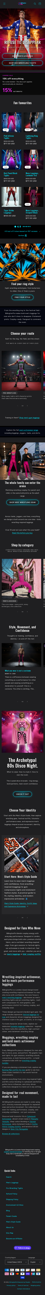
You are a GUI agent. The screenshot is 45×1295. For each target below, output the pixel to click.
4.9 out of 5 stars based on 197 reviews (21, 231)
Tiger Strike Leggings (9, 211)
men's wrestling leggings (12, 998)
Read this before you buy (22, 533)
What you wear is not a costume (18, 671)
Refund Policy (11, 1194)
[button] (4, 3)
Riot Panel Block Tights (10, 174)
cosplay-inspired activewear (13, 1152)
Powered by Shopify (24, 1282)
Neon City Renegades (19, 1129)
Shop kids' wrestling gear (23, 502)
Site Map (9, 1233)
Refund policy (36, 1282)
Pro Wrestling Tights (14, 1188)
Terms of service (23, 1285)
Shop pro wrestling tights (22, 63)
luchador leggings (18, 1026)
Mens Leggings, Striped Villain (32, 211)
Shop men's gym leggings (29, 418)
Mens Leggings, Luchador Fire (32, 174)
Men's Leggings (12, 1183)
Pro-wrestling (9, 393)
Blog (8, 1211)
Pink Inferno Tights (9, 137)
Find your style (22, 297)
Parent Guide (11, 1216)
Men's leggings (9, 601)
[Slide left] (17, 405)
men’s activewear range (28, 430)
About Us (10, 1227)
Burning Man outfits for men (13, 1070)
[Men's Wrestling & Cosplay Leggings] (21, 579)
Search (9, 1177)
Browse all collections (11, 1134)
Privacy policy (11, 1285)
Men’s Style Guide (13, 1222)
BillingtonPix (13, 1282)
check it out (22, 794)
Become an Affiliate (14, 1239)
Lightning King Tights (32, 137)
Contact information (23, 1289)
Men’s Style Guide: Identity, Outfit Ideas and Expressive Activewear (20, 904)
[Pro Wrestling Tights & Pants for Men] (21, 371)
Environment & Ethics (14, 1205)
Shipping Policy (12, 1199)
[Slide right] (27, 405)
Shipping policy (35, 1285)
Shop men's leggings (22, 56)
